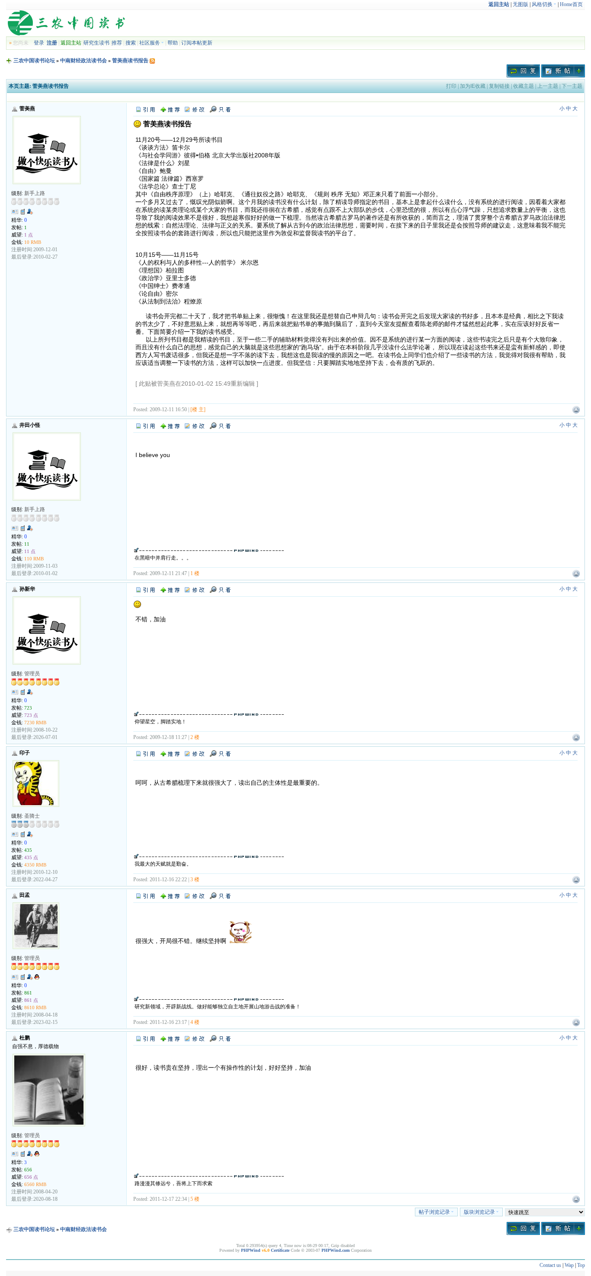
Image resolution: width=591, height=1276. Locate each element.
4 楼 (194, 1022)
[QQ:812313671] (36, 1155)
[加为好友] (29, 211)
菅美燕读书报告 (130, 61)
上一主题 (547, 86)
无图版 (520, 4)
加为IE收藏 (472, 86)
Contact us (550, 1265)
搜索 (130, 43)
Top (581, 1265)
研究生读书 (96, 43)
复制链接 (499, 86)
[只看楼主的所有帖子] (220, 109)
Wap (569, 1265)
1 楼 (194, 573)
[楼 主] (198, 409)
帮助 (172, 43)
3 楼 (194, 879)
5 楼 (194, 1199)
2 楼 (194, 737)
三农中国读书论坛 (34, 61)
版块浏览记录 (479, 1212)
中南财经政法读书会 (83, 61)
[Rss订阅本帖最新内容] (152, 61)
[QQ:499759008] (36, 978)
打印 (451, 86)
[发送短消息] (22, 211)
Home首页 (571, 4)
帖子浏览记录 (434, 1212)
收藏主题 (523, 86)
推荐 (117, 43)
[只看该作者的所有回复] (220, 425)
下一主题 (572, 86)
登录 (39, 43)
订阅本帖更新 (196, 43)
